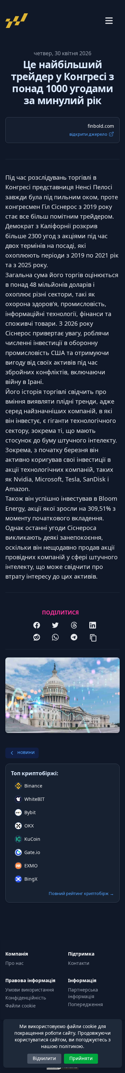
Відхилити (44, 1058)
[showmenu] (109, 20)
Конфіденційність (25, 997)
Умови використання (29, 989)
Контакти (78, 963)
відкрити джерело (88, 134)
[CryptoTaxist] (18, 20)
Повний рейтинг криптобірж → (81, 893)
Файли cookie (20, 1005)
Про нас (14, 963)
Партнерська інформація (83, 992)
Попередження (85, 1004)
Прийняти (81, 1058)
